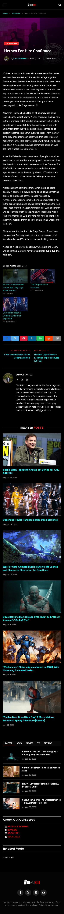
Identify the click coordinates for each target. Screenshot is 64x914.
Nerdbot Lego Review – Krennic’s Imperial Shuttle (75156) (46, 357)
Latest (8, 743)
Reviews (48, 743)
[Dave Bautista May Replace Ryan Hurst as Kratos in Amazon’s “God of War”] (32, 596)
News (19, 743)
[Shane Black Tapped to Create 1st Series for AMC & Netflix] (32, 449)
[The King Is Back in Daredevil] (43, 276)
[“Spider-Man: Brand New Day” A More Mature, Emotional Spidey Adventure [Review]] (32, 697)
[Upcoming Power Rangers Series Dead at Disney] (32, 499)
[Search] (59, 4)
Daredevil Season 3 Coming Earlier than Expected (12, 316)
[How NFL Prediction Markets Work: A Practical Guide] (11, 787)
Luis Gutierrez (20, 59)
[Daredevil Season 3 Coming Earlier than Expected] (15, 304)
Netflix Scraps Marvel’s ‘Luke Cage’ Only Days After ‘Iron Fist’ (13, 287)
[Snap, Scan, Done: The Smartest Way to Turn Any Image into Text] (11, 803)
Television (11, 43)
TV (38, 743)
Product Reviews (18, 826)
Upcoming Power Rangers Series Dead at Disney (30, 519)
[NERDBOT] (32, 5)
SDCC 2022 (13, 836)
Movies (29, 743)
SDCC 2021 (13, 833)
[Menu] (5, 4)
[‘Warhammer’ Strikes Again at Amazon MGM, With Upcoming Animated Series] (32, 647)
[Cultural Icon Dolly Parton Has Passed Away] (11, 771)
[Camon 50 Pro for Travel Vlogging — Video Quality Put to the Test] (11, 755)
